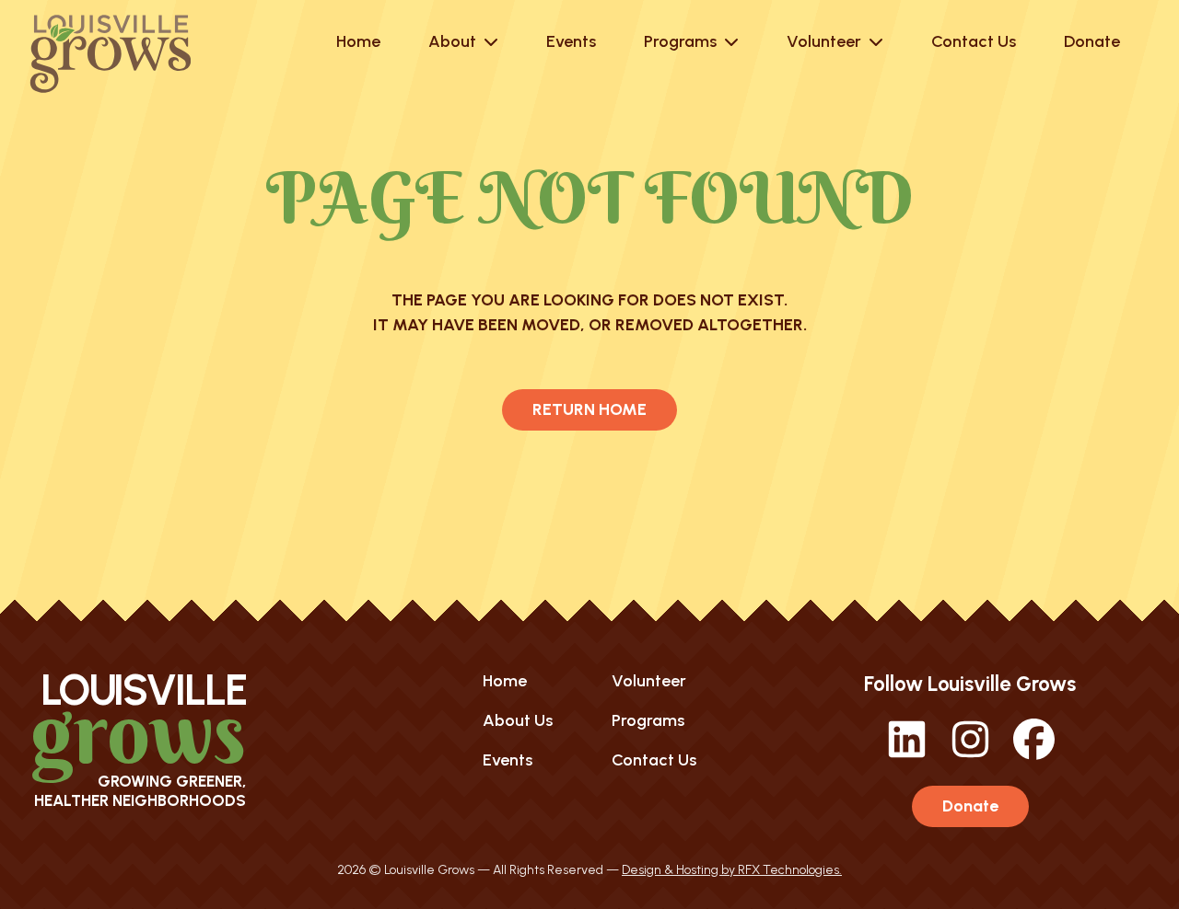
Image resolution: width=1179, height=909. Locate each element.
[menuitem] (358, 41)
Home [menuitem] (505, 681)
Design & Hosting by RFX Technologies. (732, 870)
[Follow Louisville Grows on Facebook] (1034, 754)
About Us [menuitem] (518, 720)
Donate (970, 806)
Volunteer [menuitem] (649, 681)
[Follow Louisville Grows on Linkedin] (907, 754)
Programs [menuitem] (648, 720)
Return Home (589, 409)
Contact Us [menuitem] (654, 760)
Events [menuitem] (507, 760)
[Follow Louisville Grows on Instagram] (970, 754)
